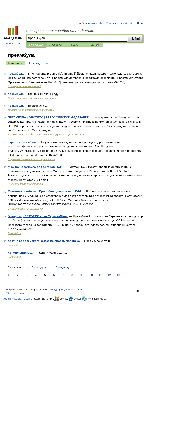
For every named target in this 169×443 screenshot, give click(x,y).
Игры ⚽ (94, 44)
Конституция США (21, 252)
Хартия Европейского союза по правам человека (44, 240)
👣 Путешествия (15, 293)
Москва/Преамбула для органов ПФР (35, 166)
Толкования (36, 44)
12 (109, 275)
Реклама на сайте (74, 289)
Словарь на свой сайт (119, 23)
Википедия (14, 233)
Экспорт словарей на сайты (17, 298)
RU (138, 23)
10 (91, 275)
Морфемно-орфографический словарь (31, 109)
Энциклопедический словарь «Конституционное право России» (46, 134)
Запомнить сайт (92, 23)
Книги (74, 44)
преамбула (16, 73)
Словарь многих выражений (24, 86)
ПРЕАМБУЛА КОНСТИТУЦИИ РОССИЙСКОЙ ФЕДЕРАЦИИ (48, 117)
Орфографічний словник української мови (32, 98)
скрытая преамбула (22, 142)
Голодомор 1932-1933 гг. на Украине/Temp (38, 216)
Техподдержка (56, 289)
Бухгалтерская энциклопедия (25, 184)
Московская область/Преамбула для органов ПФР (45, 191)
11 (100, 275)
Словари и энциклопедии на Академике (60, 31)
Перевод (34, 63)
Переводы (55, 44)
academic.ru (13, 43)
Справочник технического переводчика (31, 159)
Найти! (135, 38)
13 (118, 275)
